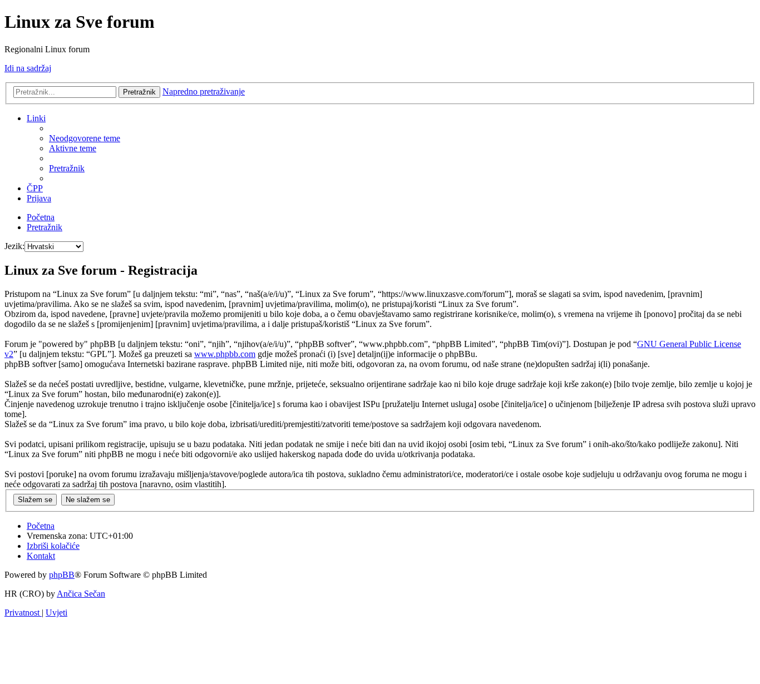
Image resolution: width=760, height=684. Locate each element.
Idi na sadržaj (27, 68)
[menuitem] (84, 138)
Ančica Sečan (81, 593)
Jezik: (14, 246)
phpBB (62, 574)
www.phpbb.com (224, 354)
